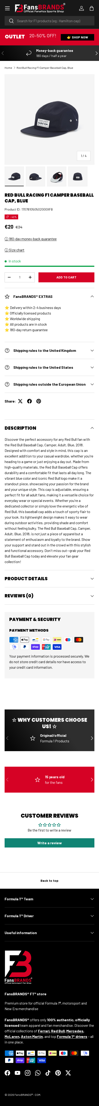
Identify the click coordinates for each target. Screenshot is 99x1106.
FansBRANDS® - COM (27, 1094)
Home (8, 67)
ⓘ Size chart (14, 250)
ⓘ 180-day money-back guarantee (31, 238)
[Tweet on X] (20, 401)
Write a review (49, 843)
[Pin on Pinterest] (38, 401)
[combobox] (49, 20)
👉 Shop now (77, 37)
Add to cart (66, 277)
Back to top (49, 880)
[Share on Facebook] (29, 401)
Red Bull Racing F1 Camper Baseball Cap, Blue (45, 67)
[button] (92, 8)
